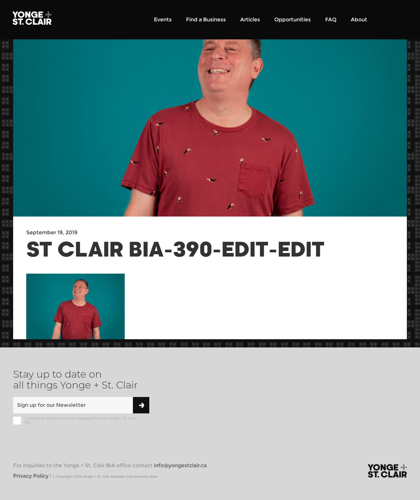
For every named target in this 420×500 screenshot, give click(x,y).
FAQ (330, 19)
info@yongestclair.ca (180, 465)
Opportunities (292, 19)
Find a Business (206, 19)
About (359, 19)
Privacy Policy (31, 476)
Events (163, 19)
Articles (250, 19)
